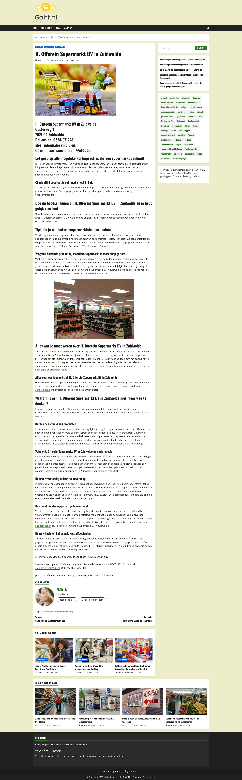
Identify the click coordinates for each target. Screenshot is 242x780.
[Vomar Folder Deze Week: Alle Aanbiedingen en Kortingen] (94, 650)
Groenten (191, 116)
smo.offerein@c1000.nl (74, 150)
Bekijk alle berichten (92, 599)
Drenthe (39, 47)
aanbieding (174, 98)
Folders (191, 111)
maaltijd (164, 130)
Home (35, 28)
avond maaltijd (167, 102)
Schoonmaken (167, 144)
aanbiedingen (42, 389)
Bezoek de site (67, 599)
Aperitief (196, 98)
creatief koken (196, 107)
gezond (200, 111)
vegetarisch (166, 153)
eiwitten (181, 111)
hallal (201, 116)
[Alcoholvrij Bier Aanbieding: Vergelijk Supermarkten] (99, 701)
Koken (187, 125)
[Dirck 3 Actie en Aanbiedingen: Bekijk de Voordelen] (142, 701)
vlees (200, 153)
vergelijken (189, 153)
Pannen (191, 135)
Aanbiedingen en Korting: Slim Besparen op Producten (182, 59)
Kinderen (165, 125)
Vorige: (50, 618)
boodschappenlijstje (169, 107)
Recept (179, 139)
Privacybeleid (149, 777)
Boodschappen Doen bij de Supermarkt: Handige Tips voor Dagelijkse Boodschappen (181, 85)
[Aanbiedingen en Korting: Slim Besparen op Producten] (55, 701)
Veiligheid (178, 153)
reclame (188, 139)
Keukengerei (193, 121)
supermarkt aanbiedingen (64, 612)
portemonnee (166, 139)
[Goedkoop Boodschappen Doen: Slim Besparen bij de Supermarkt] (186, 701)
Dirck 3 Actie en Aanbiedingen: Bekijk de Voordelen (181, 69)
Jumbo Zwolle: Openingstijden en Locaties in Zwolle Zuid (50, 667)
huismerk (181, 121)
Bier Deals (180, 102)
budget (184, 107)
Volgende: (138, 618)
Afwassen (186, 98)
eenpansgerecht (168, 111)
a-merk (164, 98)
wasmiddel (165, 158)
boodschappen (43, 525)
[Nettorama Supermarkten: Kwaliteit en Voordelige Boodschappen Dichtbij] (134, 650)
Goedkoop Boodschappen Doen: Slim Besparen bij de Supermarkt (183, 720)
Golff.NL (127, 777)
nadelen (181, 135)
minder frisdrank (168, 135)
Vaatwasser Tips (191, 149)
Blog (58, 28)
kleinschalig (177, 125)
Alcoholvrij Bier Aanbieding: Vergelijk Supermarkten (181, 64)
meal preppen (184, 130)
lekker (195, 125)
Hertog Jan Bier (167, 121)
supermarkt (54, 362)
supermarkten (100, 273)
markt (173, 130)
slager (178, 144)
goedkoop (181, 116)
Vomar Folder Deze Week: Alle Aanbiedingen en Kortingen (89, 667)
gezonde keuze (167, 116)
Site (134, 777)
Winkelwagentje (179, 158)
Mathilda (41, 60)
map (138, 777)
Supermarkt (46, 28)
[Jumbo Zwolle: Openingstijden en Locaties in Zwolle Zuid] (54, 650)
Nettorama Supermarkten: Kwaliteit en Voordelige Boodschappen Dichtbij (132, 667)
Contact (68, 28)
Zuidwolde (60, 47)
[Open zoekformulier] (208, 28)
